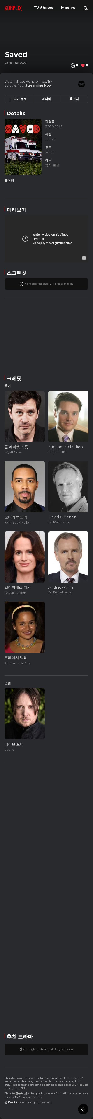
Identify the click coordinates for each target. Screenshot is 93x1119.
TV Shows (43, 8)
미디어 (46, 99)
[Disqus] (46, 897)
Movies (68, 8)
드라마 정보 (18, 99)
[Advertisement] (46, 336)
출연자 (74, 99)
